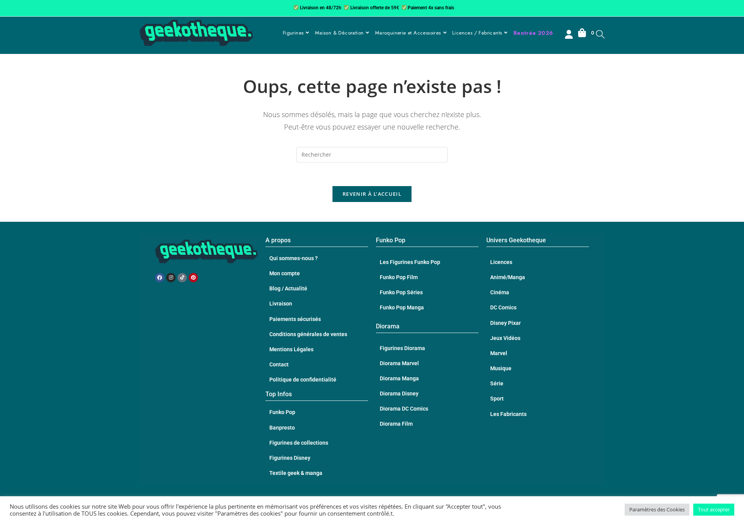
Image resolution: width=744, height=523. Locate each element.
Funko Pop (282, 412)
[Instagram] (171, 277)
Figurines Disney (289, 458)
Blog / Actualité (288, 288)
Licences (501, 262)
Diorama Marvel (399, 363)
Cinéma (499, 292)
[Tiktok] (182, 277)
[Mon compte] (569, 35)
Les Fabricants (508, 414)
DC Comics (503, 307)
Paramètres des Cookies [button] (657, 509)
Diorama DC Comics (404, 409)
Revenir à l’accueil (372, 193)
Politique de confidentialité (302, 379)
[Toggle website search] (600, 34)
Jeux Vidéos (505, 338)
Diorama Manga (399, 378)
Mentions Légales (291, 349)
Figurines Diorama (402, 348)
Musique (501, 368)
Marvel (498, 353)
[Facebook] (159, 277)
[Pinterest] (193, 277)
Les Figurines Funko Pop (410, 262)
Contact (279, 364)
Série (496, 383)
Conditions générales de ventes (308, 334)
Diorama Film (396, 424)
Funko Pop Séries (401, 292)
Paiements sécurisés (295, 319)
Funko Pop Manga (402, 307)
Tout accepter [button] (714, 509)
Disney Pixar (505, 323)
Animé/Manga (507, 277)
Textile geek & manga (295, 473)
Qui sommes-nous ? (293, 258)
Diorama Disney (399, 393)
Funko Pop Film (399, 277)
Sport (497, 398)
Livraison (280, 303)
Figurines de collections (298, 443)
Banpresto (282, 428)
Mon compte (284, 273)
